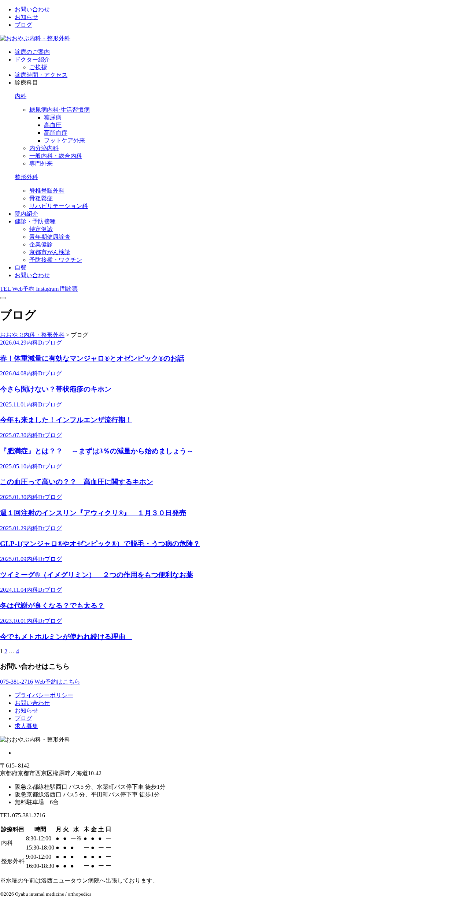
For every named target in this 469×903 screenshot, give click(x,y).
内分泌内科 (44, 148)
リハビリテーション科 (58, 206)
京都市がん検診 (49, 252)
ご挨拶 (38, 67)
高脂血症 (55, 133)
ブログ (23, 25)
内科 (20, 96)
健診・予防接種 (35, 221)
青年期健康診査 (49, 237)
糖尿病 (53, 117)
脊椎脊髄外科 (46, 190)
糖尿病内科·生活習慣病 (59, 110)
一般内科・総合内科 (55, 156)
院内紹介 (26, 214)
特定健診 (41, 229)
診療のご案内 (32, 52)
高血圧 (53, 125)
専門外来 (41, 163)
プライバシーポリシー (44, 695)
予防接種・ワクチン (55, 260)
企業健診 (41, 244)
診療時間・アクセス (41, 75)
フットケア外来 (64, 140)
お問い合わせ (32, 9)
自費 (20, 267)
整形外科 (26, 177)
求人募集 (26, 726)
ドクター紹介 (32, 59)
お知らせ (26, 17)
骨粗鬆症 (41, 198)
